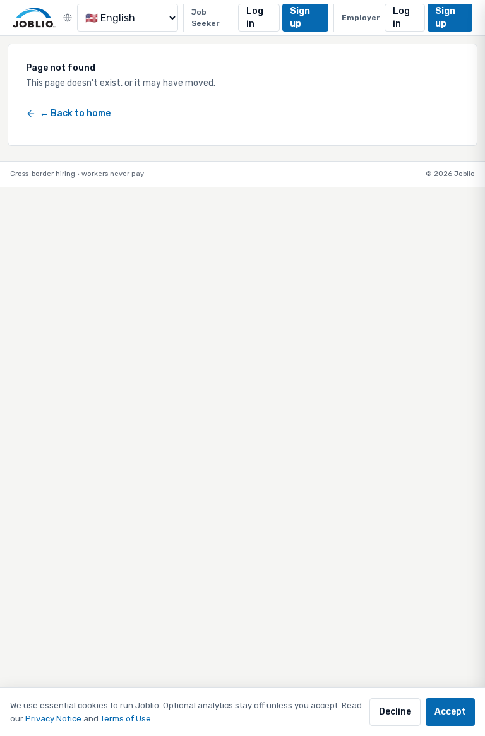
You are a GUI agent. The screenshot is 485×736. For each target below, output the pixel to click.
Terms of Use (125, 718)
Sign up (300, 17)
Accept (450, 711)
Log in (254, 17)
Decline (395, 711)
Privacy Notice (53, 718)
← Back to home (75, 113)
